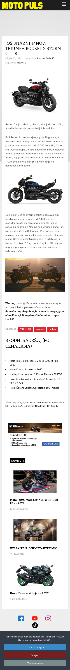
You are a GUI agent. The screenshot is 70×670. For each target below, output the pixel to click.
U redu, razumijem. (35, 647)
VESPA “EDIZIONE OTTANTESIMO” (33, 548)
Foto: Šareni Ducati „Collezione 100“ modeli (34, 387)
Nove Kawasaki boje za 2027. (26, 369)
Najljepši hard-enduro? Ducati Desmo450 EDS (36, 374)
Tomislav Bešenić (45, 58)
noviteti (40, 329)
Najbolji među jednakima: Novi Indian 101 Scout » (34, 406)
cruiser (52, 329)
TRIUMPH (25, 329)
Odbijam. (35, 655)
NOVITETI (23, 62)
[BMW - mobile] (35, 446)
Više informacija (35, 662)
